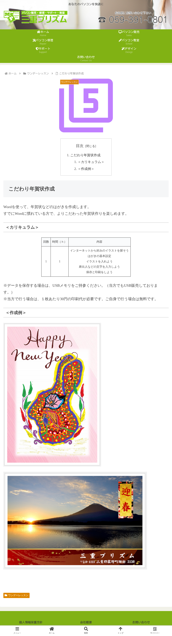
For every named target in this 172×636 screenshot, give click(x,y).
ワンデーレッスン (18, 595)
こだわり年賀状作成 (85, 155)
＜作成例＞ (86, 169)
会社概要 (86, 622)
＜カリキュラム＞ (91, 162)
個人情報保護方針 (31, 622)
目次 (79, 146)
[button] (159, 567)
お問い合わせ (141, 622)
